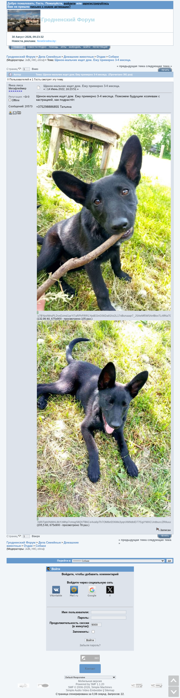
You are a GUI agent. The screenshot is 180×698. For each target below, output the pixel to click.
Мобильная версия (90, 681)
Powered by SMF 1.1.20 (90, 684)
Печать (165, 70)
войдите (70, 3)
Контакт (90, 668)
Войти (86, 47)
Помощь (53, 47)
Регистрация (100, 47)
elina (40, 60)
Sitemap (109, 690)
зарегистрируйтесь (96, 3)
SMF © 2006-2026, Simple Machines (90, 687)
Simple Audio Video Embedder (84, 690)
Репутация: (16, 96)
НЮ (34, 60)
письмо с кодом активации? (50, 6)
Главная (18, 47)
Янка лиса (16, 85)
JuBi (27, 60)
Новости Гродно (36, 47)
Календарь (75, 47)
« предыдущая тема (131, 66)
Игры (63, 47)
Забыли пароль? (90, 645)
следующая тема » (159, 66)
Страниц (12, 69)
